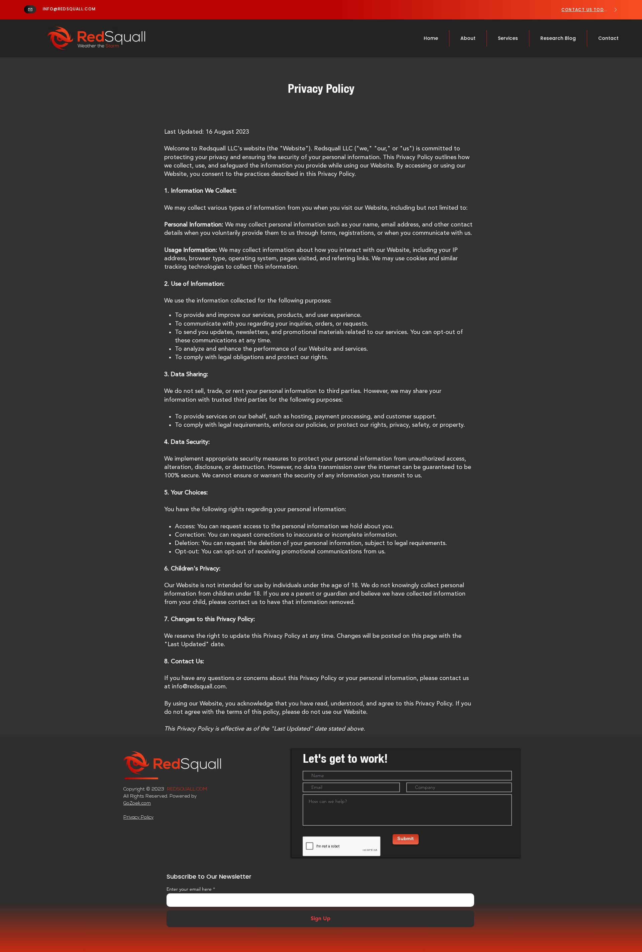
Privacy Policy (138, 817)
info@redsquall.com (199, 686)
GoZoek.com (137, 803)
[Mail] (30, 9)
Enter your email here (189, 889)
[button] (508, 38)
